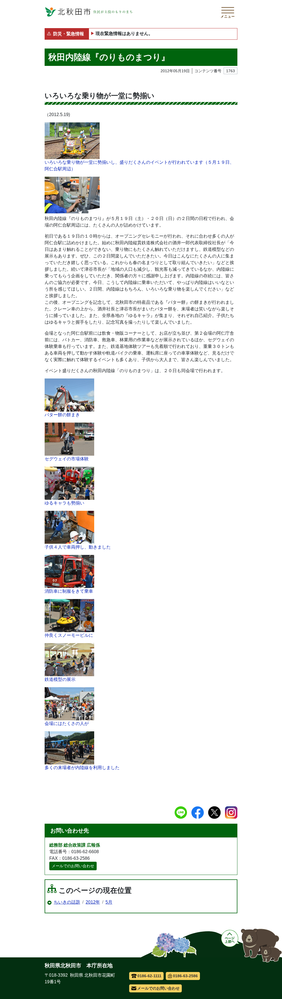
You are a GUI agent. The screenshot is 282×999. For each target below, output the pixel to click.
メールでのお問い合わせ (73, 866)
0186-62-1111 (149, 976)
